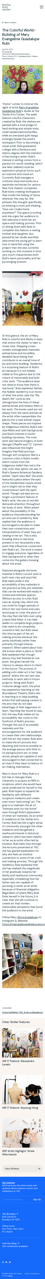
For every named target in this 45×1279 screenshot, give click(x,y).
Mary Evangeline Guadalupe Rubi (20, 109)
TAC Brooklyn (9, 1213)
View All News (12, 1168)
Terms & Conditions (32, 1274)
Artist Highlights (10, 1012)
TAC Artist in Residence (31, 1012)
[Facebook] (6, 1262)
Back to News (10, 22)
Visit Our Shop (9, 1243)
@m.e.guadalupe (27, 917)
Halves (10, 1276)
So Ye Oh (8, 52)
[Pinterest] (10, 1262)
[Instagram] (3, 1262)
